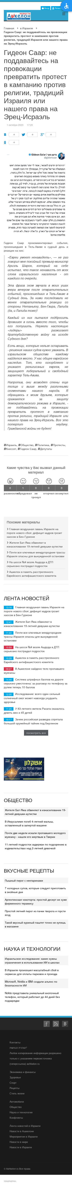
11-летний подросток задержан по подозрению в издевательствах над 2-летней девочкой (35, 846)
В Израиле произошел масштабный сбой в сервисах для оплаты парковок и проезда (32, 972)
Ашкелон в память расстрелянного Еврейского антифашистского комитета (31, 573)
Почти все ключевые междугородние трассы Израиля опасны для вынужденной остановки (36, 554)
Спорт (13, 1082)
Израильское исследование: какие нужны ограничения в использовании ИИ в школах (32, 960)
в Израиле (26, 28)
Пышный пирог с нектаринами (24, 880)
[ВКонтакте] (11, 135)
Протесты (59, 445)
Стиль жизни (17, 1093)
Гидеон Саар (28, 449)
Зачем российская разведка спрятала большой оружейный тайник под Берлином (33, 721)
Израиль (11, 445)
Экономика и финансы (23, 1072)
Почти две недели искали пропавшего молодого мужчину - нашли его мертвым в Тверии (35, 835)
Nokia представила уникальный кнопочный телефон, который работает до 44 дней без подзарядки (32, 996)
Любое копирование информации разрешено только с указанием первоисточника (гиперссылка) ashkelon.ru (35, 1058)
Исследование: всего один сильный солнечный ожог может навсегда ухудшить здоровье (32, 698)
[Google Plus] (48, 135)
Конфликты (16, 1117)
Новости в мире (19, 1142)
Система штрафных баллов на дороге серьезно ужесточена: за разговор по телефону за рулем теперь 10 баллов (35, 683)
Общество (27, 445)
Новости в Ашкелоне (22, 1131)
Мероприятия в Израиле (24, 1136)
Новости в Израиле (21, 1147)
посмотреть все (36, 733)
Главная (9, 28)
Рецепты (14, 1088)
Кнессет (11, 449)
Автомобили (17, 1101)
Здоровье (15, 1077)
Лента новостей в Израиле (25, 1126)
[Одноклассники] (11, 142)
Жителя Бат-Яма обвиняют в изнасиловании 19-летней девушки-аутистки (35, 544)
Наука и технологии (21, 1112)
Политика (43, 445)
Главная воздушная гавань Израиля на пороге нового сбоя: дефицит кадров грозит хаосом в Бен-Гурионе (34, 532)
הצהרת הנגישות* (18, 1047)
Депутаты (46, 449)
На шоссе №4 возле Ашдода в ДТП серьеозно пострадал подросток (30, 564)
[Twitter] (30, 135)
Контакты (15, 1042)
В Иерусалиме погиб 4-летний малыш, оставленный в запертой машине (29, 823)
